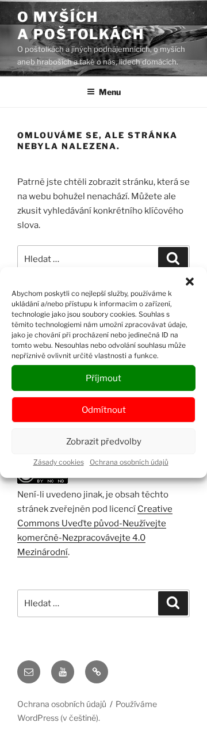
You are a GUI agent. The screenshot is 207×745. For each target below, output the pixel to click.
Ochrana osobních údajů (129, 462)
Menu (110, 92)
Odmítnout (104, 410)
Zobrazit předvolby (103, 441)
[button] (189, 281)
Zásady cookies (58, 462)
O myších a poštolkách (80, 26)
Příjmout (103, 378)
